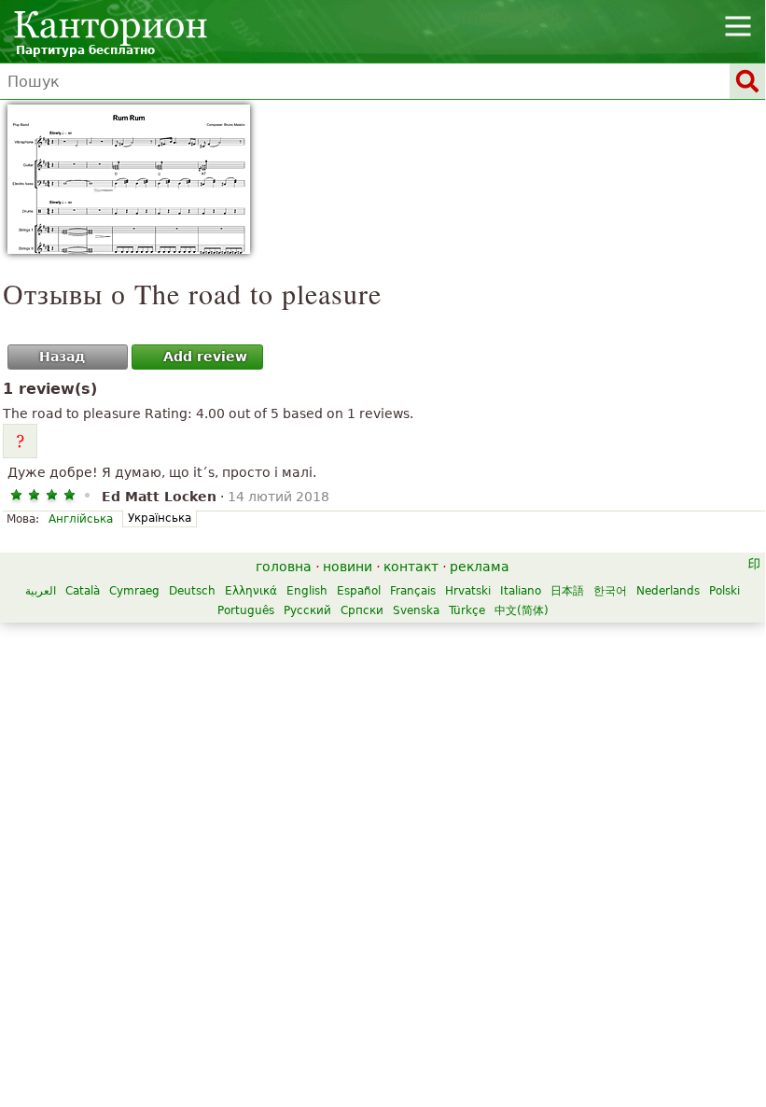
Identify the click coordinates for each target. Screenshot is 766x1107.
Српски (362, 610)
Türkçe (467, 610)
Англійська (81, 518)
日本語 (567, 590)
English (306, 590)
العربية (40, 590)
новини (347, 566)
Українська (159, 518)
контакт (411, 566)
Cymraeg (134, 590)
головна (284, 566)
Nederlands (668, 590)
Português (245, 610)
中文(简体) (521, 610)
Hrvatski (468, 590)
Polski (724, 590)
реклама (479, 566)
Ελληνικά (251, 590)
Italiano (520, 590)
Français (413, 590)
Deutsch (192, 590)
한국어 (610, 590)
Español (359, 590)
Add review (205, 356)
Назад (62, 356)
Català (82, 590)
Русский (307, 610)
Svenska (416, 610)
